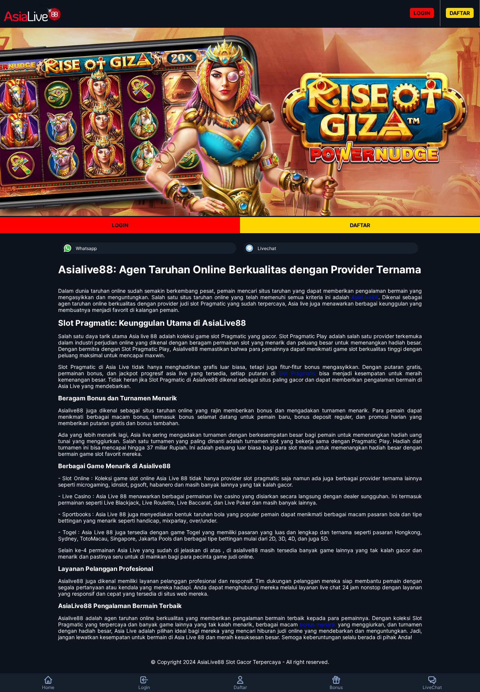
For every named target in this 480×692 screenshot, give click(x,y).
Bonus (336, 687)
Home (48, 687)
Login (144, 687)
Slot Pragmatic (297, 373)
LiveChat (432, 687)
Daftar (240, 687)
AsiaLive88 (364, 297)
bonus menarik (318, 624)
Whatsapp (86, 248)
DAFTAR (460, 13)
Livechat (267, 248)
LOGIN (422, 13)
